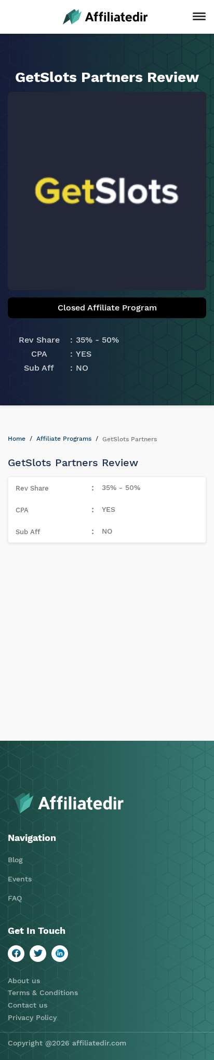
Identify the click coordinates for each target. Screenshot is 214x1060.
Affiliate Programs (63, 438)
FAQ (15, 898)
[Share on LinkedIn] (59, 953)
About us (24, 980)
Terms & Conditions (43, 992)
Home (16, 438)
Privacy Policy (32, 1017)
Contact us (27, 1005)
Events (20, 879)
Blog (15, 859)
